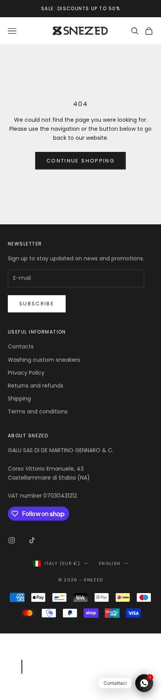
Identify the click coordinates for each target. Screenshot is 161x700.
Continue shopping (80, 160)
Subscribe (36, 303)
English (109, 563)
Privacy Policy (26, 373)
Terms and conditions (38, 411)
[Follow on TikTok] (32, 540)
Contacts (21, 346)
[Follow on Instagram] (12, 540)
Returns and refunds (35, 386)
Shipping (19, 398)
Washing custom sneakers (44, 360)
